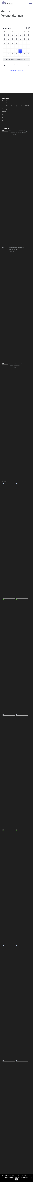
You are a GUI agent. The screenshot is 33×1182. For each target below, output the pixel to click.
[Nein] (31, 1178)
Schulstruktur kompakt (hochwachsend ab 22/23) (17, 106)
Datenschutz (5, 120)
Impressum (5, 117)
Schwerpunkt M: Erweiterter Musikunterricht (16, 248)
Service (4, 115)
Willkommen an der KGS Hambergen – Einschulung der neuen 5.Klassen (19, 131)
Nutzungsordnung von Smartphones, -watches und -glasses (19, 364)
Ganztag (4, 109)
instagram (3, 124)
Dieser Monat (16, 64)
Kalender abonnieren (15, 70)
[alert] (16, 59)
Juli (4, 65)
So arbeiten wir (8, 103)
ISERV (4, 112)
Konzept (4, 100)
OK (16, 1179)
